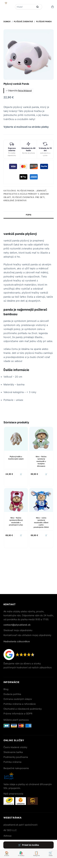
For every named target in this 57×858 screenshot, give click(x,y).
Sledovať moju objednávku (17, 630)
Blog (5, 689)
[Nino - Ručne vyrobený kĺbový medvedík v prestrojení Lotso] (16, 500)
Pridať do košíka (30, 845)
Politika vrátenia (12, 761)
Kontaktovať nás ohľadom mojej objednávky (27, 635)
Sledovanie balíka (13, 752)
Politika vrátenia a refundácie (19, 703)
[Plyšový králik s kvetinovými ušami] (16, 439)
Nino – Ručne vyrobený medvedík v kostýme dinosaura (41, 461)
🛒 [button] (21, 474)
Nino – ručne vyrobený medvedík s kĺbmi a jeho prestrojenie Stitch (41, 522)
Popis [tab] (28, 215)
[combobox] (25, 6)
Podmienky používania (15, 757)
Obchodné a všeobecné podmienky (22, 708)
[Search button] (37, 6)
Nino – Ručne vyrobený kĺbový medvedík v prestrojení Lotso (16, 521)
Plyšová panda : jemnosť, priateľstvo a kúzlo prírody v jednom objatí (26, 193)
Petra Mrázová (25, 90)
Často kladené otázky (15, 747)
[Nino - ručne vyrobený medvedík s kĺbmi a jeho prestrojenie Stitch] (41, 500)
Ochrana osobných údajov (17, 699)
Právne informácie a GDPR (17, 713)
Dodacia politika (12, 694)
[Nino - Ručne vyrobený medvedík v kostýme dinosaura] (41, 439)
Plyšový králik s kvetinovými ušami (16, 457)
